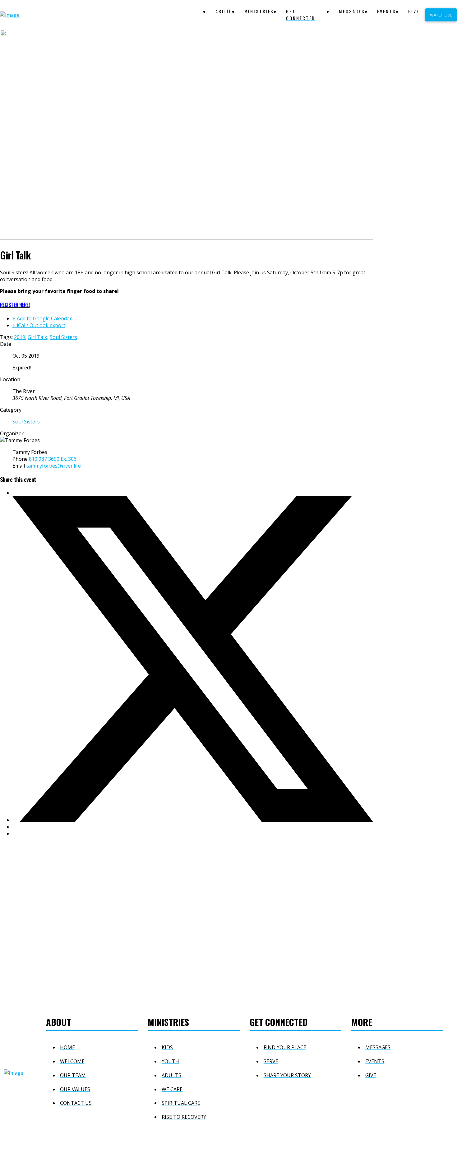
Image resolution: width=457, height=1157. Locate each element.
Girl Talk (37, 337)
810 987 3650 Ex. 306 (52, 458)
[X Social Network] (192, 819)
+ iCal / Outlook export (38, 325)
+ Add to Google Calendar (42, 318)
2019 (19, 337)
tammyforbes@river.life (53, 465)
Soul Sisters (63, 337)
